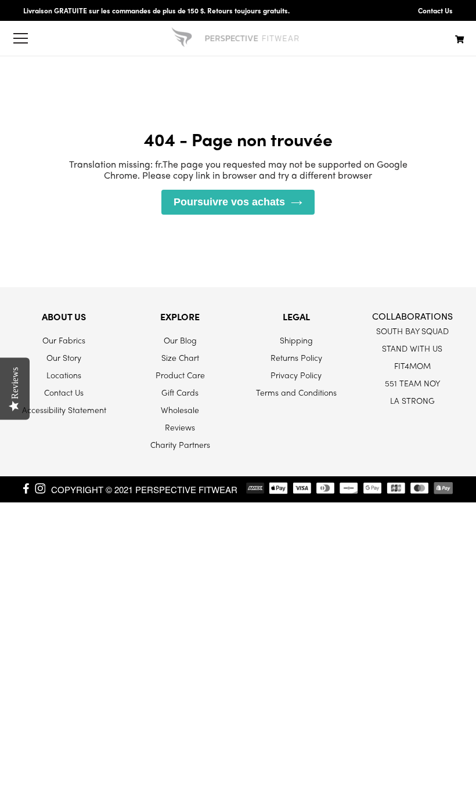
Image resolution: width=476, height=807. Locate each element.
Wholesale (180, 409)
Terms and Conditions (296, 392)
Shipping (296, 340)
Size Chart (180, 357)
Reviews (180, 427)
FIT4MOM (412, 365)
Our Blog (180, 340)
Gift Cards (180, 392)
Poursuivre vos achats (229, 202)
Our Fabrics (63, 340)
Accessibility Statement (64, 409)
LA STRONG (412, 400)
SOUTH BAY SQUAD (412, 330)
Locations (63, 375)
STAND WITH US (412, 348)
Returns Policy (296, 357)
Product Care (180, 375)
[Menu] (20, 38)
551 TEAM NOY (412, 383)
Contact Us (435, 10)
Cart (459, 39)
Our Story (63, 357)
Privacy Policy (296, 375)
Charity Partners (180, 444)
